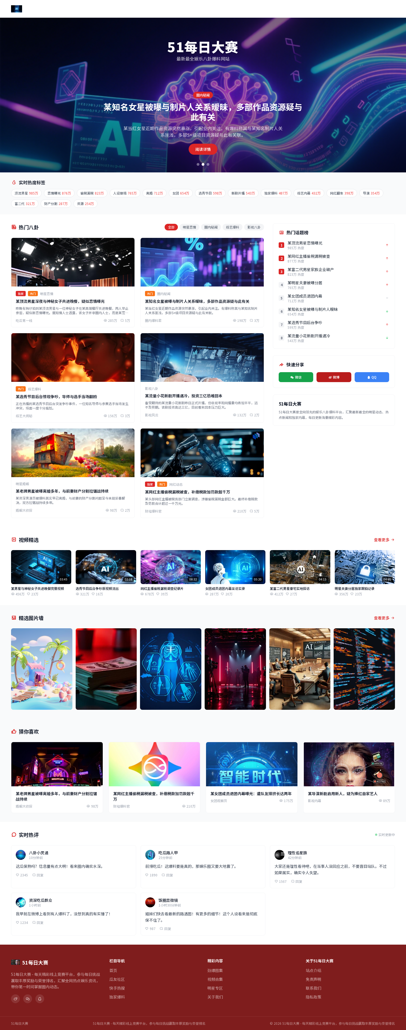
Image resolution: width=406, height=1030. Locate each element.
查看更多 (381, 539)
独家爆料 (177, 9)
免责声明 (313, 979)
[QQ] (39, 998)
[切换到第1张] (198, 164)
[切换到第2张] (203, 164)
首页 (111, 9)
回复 (40, 875)
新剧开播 (243, 193)
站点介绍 (313, 970)
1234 (24, 922)
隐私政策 (313, 997)
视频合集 (223, 9)
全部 (171, 227)
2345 (24, 875)
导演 (371, 193)
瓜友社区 (131, 9)
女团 (180, 193)
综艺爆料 (232, 227)
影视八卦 (254, 227)
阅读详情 (203, 149)
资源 (85, 203)
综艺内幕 (309, 193)
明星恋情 (189, 227)
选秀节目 (210, 193)
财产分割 (56, 203)
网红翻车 (342, 193)
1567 (283, 881)
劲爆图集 (200, 9)
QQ (373, 377)
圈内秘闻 (211, 227)
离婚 (154, 193)
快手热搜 (154, 9)
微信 (298, 377)
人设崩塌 (125, 193)
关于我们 (270, 9)
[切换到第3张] (208, 164)
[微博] (15, 998)
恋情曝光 (59, 193)
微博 (336, 377)
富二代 (25, 203)
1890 (153, 875)
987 (152, 928)
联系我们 (313, 988)
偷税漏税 (92, 193)
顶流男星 (26, 193)
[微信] (27, 998)
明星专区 (247, 9)
